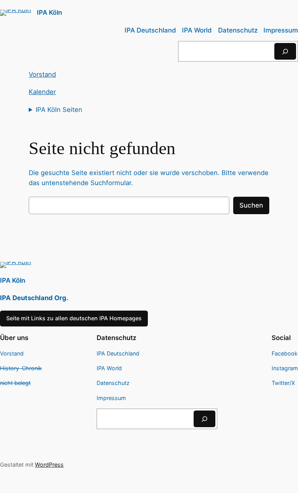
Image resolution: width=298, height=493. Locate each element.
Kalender (42, 92)
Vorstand (42, 74)
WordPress (49, 464)
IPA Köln (49, 12)
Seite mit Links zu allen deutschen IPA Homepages (74, 318)
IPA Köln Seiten (59, 109)
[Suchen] (285, 51)
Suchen (251, 205)
